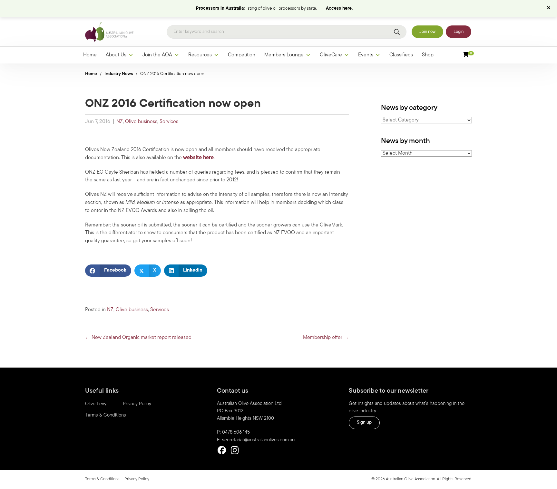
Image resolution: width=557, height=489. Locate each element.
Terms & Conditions (105, 415)
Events (365, 55)
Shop (428, 55)
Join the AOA (157, 55)
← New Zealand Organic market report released (138, 337)
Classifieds (401, 55)
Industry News (118, 74)
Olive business (141, 121)
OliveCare (331, 55)
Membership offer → (326, 337)
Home (90, 55)
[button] (549, 8)
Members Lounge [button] (284, 55)
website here (198, 157)
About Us (116, 55)
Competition (241, 55)
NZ (119, 121)
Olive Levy (95, 404)
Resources (200, 55)
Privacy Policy (137, 404)
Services (169, 121)
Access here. (339, 8)
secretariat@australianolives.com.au (258, 440)
